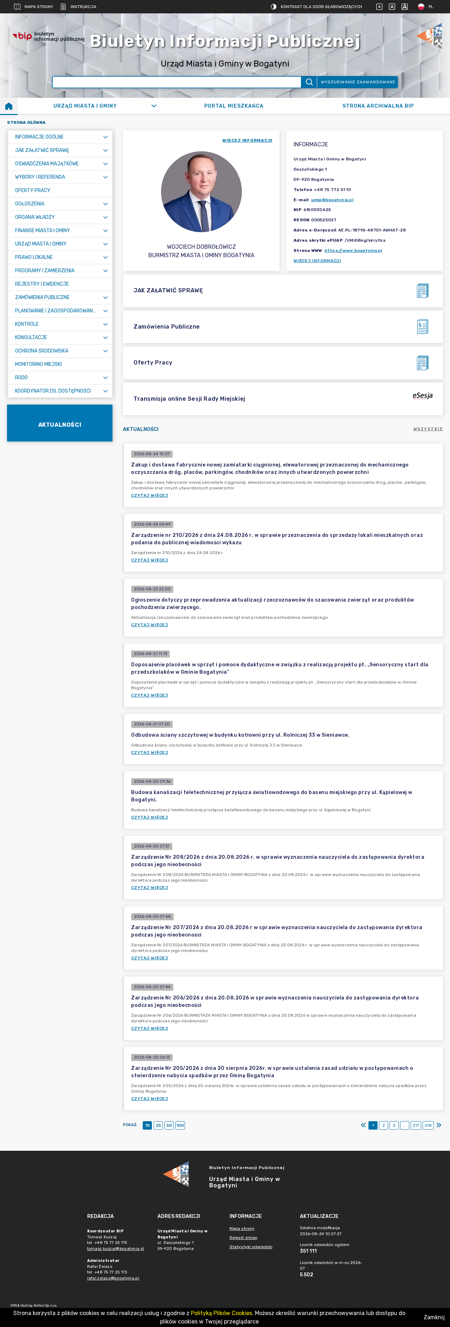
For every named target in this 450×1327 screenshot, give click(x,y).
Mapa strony (39, 6)
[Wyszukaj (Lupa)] (309, 82)
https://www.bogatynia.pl (353, 250)
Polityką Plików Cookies (221, 1313)
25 (158, 1125)
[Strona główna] (9, 106)
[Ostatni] (439, 1125)
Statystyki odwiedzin (251, 1246)
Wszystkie (428, 428)
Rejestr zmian (243, 1237)
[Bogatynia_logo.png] (429, 36)
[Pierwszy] (363, 1125)
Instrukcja (83, 6)
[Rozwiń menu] (105, 137)
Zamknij (434, 1317)
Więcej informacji (317, 260)
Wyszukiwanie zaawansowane (358, 82)
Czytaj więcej (149, 495)
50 (169, 1125)
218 (428, 1125)
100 (180, 1125)
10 (147, 1125)
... (404, 1125)
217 (416, 1125)
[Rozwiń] (154, 106)
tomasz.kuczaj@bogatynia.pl (115, 1248)
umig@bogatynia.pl (332, 199)
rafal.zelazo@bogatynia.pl (113, 1278)
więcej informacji (247, 140)
